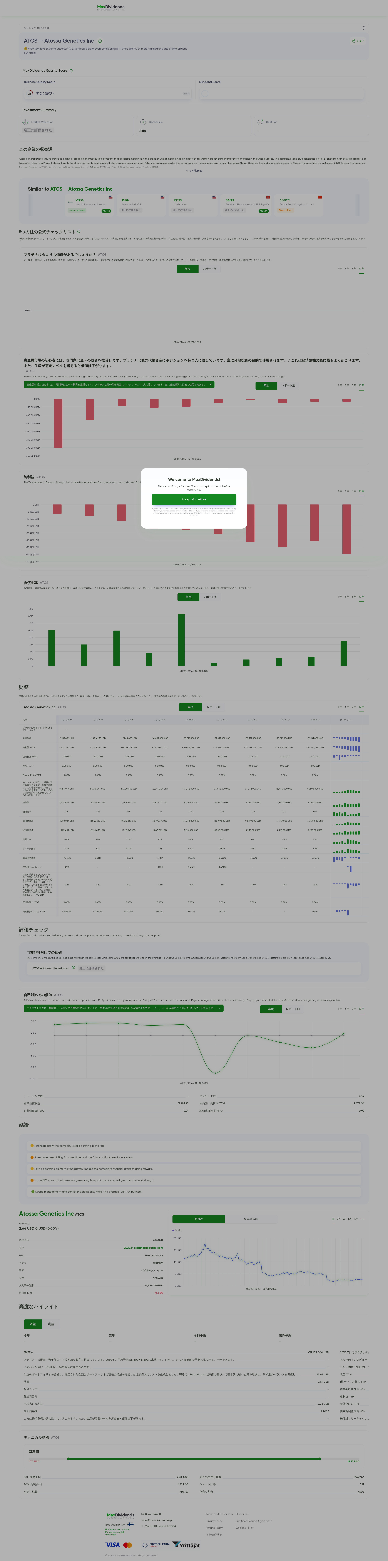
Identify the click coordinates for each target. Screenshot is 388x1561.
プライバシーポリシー (203, 513)
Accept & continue (194, 499)
